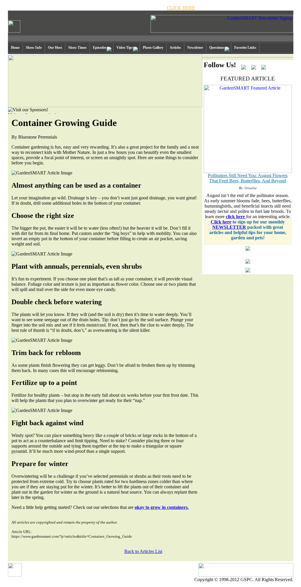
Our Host (55, 48)
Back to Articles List (143, 551)
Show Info (34, 48)
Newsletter (195, 48)
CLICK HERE (181, 7)
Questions (216, 48)
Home (15, 48)
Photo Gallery (153, 48)
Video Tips (124, 48)
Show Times (77, 48)
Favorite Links (245, 48)
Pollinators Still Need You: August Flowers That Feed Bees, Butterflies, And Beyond (247, 178)
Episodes (99, 48)
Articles (175, 48)
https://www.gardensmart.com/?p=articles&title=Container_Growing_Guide (71, 536)
